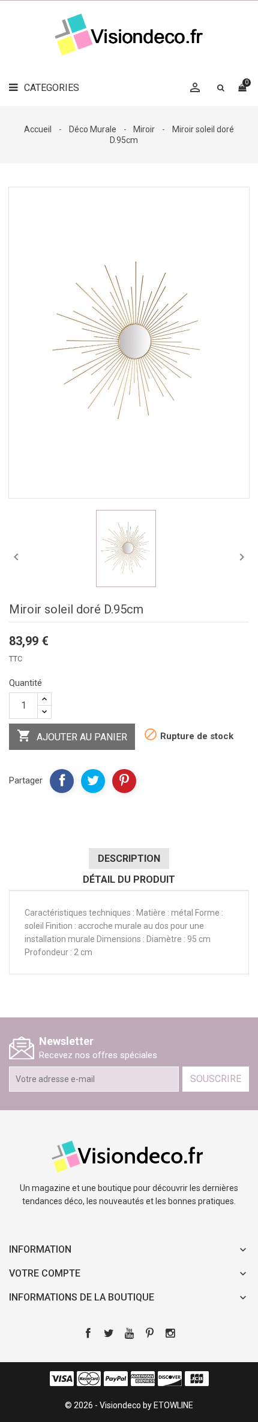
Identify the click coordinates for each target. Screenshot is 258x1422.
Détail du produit (129, 879)
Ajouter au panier (72, 735)
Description (129, 858)
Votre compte (44, 1273)
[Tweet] (93, 781)
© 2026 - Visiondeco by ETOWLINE (129, 1405)
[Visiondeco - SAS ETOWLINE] (129, 1155)
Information (40, 1249)
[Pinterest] (124, 781)
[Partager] (62, 781)
